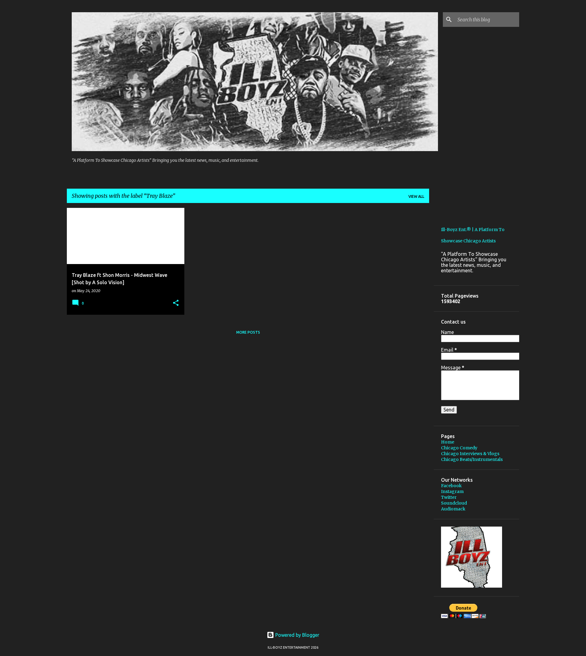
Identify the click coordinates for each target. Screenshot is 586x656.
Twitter (449, 497)
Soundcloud (454, 503)
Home (447, 442)
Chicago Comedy (459, 448)
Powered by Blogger (296, 635)
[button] (175, 303)
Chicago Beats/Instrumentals (472, 459)
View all (416, 196)
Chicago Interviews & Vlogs (470, 453)
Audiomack (453, 509)
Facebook (451, 485)
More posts (248, 332)
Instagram (452, 491)
